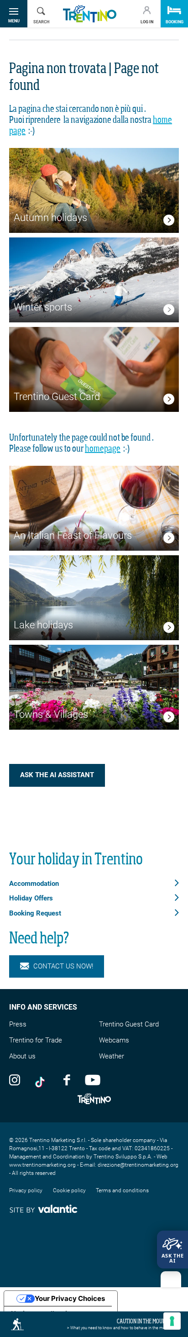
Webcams (114, 1040)
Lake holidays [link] (43, 625)
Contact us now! (63, 966)
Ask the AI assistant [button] (57, 775)
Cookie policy (69, 1190)
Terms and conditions (122, 1190)
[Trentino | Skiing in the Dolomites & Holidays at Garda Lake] (89, 14)
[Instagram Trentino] (14, 1079)
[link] (168, 222)
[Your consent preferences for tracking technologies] (172, 1321)
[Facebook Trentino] (66, 1079)
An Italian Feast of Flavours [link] (73, 535)
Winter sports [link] (43, 307)
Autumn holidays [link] (50, 217)
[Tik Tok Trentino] (42, 1079)
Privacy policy (25, 1190)
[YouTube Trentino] (92, 1079)
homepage (102, 448)
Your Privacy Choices (70, 1298)
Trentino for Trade (35, 1040)
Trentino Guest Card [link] (57, 396)
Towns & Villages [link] (51, 714)
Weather (111, 1056)
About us (22, 1056)
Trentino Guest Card (129, 1024)
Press (17, 1024)
